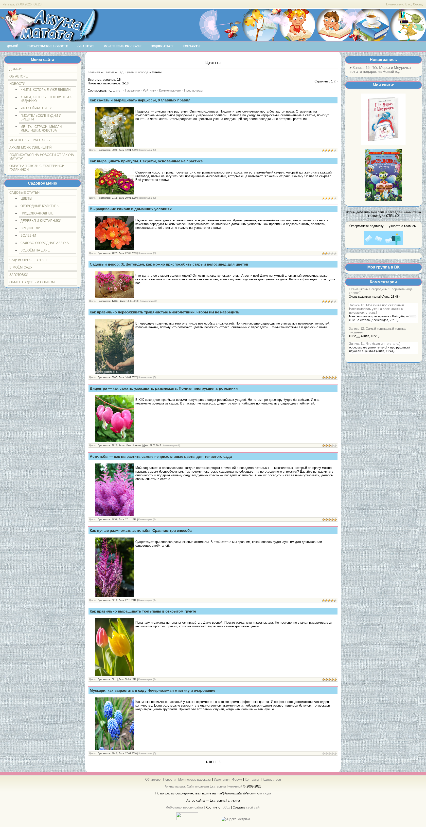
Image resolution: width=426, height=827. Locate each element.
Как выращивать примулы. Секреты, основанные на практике (146, 161)
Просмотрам (193, 90)
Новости (169, 779)
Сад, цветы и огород (133, 72)
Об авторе (152, 779)
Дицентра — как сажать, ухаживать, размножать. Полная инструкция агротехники (164, 388)
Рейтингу (149, 90)
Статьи (109, 72)
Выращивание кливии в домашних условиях (131, 209)
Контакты (252, 779)
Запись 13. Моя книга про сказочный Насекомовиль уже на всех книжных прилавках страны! (376, 308)
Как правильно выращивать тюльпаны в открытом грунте (143, 611)
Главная (94, 72)
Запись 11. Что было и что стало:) (374, 344)
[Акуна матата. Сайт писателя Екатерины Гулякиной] (49, 39)
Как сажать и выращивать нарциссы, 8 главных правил (140, 100)
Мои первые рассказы (194, 779)
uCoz (226, 807)
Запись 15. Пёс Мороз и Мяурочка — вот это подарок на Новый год (382, 70)
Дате (116, 90)
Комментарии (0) (147, 150)
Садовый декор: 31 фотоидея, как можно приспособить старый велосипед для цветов (169, 264)
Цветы (92, 150)
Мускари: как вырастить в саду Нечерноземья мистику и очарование (152, 690)
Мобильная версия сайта (184, 807)
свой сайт (253, 807)
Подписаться (271, 779)
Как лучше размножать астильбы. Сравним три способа (141, 531)
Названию (132, 90)
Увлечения (222, 779)
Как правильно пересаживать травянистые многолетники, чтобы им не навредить (164, 312)
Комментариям (170, 90)
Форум (237, 779)
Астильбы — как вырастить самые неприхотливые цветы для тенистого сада (161, 457)
